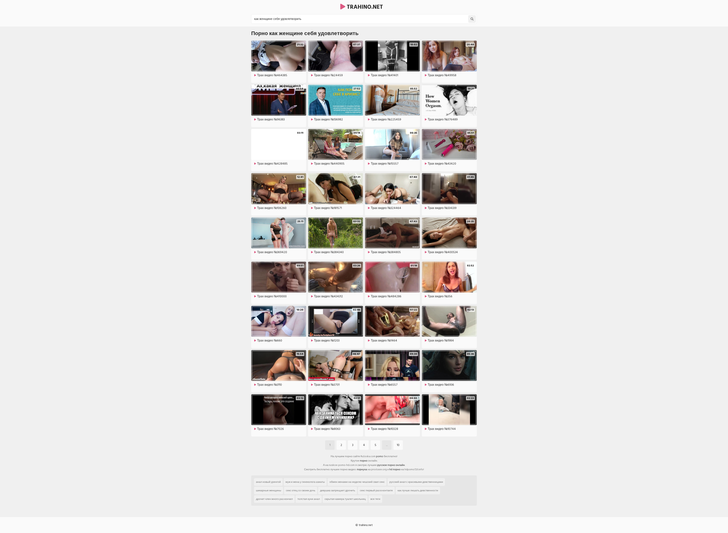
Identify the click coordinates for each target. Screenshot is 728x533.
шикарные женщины (268, 490)
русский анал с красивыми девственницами (416, 482)
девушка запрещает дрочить (337, 490)
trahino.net (364, 7)
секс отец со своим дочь (300, 490)
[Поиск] (472, 19)
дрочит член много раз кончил (274, 499)
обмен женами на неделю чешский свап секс (357, 482)
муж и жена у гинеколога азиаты (305, 482)
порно (363, 460)
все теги (375, 499)
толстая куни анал (308, 499)
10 (398, 445)
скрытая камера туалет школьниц (345, 499)
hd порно (394, 469)
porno (379, 456)
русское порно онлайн (391, 465)
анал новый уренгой (268, 482)
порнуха (362, 469)
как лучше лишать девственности (418, 490)
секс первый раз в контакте (376, 490)
